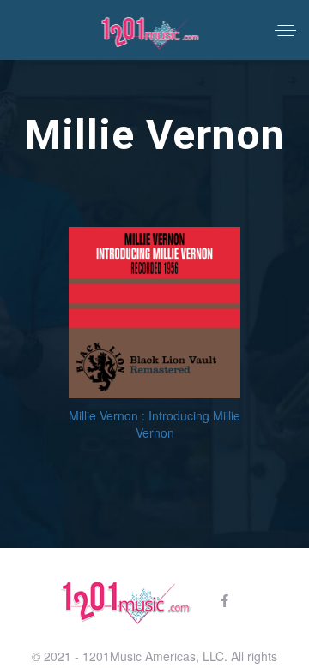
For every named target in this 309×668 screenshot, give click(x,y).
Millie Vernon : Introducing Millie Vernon (154, 424)
